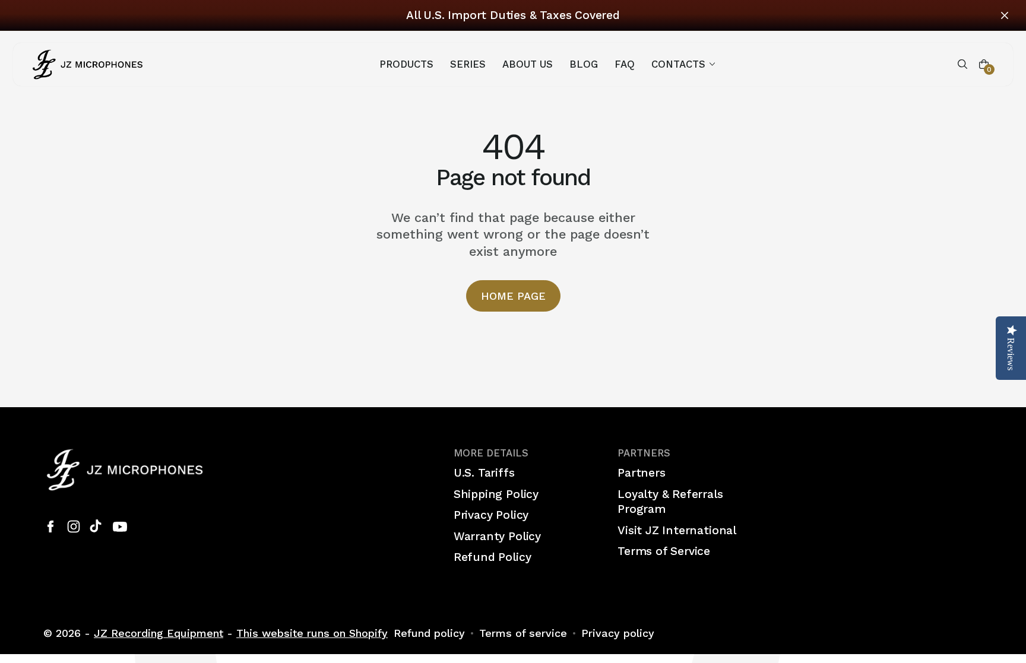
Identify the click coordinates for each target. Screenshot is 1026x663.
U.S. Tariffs (484, 473)
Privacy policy (617, 633)
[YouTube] (120, 526)
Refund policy (429, 633)
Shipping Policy (496, 494)
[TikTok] (97, 526)
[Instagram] (73, 526)
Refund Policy (492, 557)
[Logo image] (87, 64)
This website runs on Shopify (312, 633)
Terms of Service (664, 551)
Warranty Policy (497, 536)
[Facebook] (50, 526)
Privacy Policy (491, 515)
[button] (684, 64)
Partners (641, 473)
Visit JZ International (677, 530)
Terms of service (523, 633)
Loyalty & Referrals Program (670, 501)
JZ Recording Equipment (158, 633)
